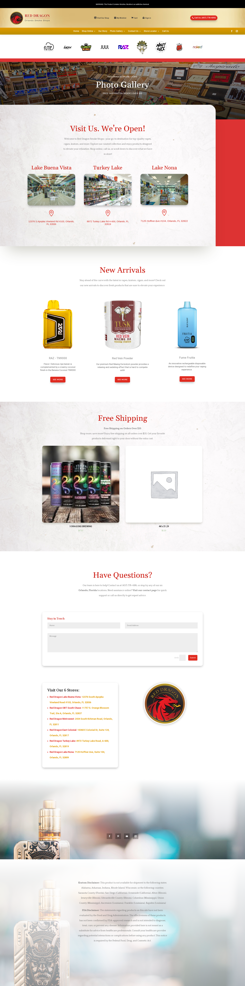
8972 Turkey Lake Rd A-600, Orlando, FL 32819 (108, 223)
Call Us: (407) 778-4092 (205, 18)
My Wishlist (121, 18)
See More (58, 379)
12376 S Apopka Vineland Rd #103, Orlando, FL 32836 (51, 223)
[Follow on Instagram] (237, 31)
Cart (135, 18)
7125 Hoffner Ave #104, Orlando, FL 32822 (164, 221)
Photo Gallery (116, 31)
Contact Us (133, 31)
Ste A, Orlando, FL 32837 (69, 713)
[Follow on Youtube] (127, 836)
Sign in (148, 18)
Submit (193, 658)
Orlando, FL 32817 (59, 735)
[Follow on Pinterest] (118, 836)
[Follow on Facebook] (232, 31)
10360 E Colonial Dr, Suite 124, (93, 730)
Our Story (102, 31)
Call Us (165, 31)
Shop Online (87, 31)
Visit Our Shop (103, 18)
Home (76, 31)
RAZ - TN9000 (58, 358)
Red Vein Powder (122, 358)
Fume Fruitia (187, 357)
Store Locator (150, 31)
